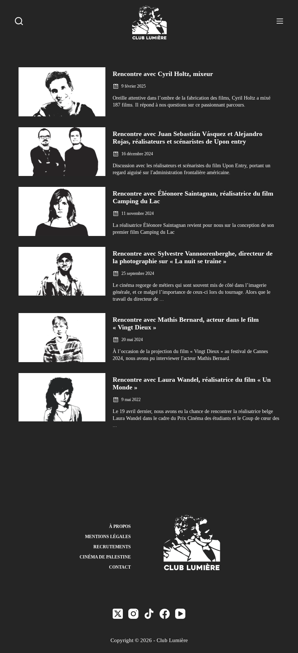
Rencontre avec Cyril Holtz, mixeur (163, 73)
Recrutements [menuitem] (112, 546)
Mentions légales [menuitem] (108, 536)
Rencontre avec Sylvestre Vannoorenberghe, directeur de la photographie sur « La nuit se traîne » (193, 257)
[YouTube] (180, 614)
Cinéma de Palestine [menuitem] (105, 557)
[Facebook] (165, 614)
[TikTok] (149, 614)
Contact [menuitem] (120, 567)
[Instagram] (133, 614)
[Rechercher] (19, 21)
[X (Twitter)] (118, 614)
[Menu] (280, 21)
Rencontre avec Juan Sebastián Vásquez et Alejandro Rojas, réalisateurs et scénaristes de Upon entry (187, 137)
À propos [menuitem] (120, 526)
